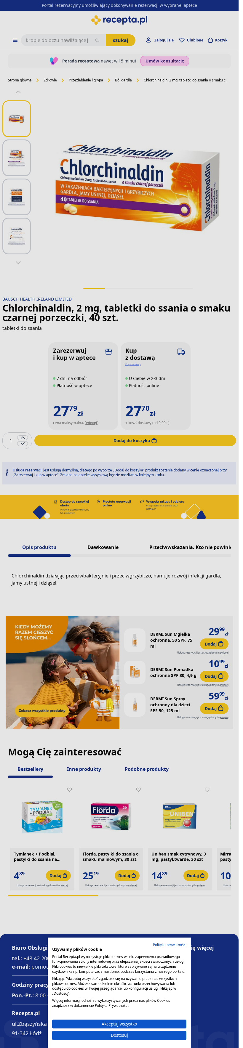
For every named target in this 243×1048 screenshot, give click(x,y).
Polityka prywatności (169, 944)
